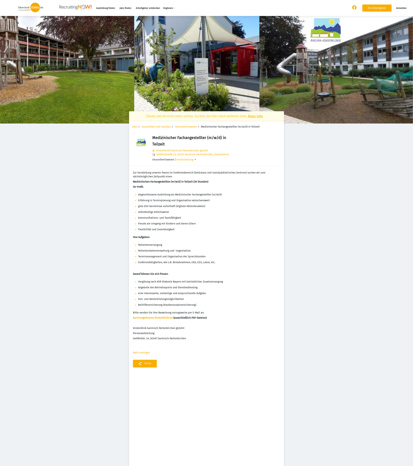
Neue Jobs (255, 116)
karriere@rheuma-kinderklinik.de (153, 317)
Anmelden (401, 8)
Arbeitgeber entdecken (148, 8)
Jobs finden (125, 8)
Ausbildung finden (105, 8)
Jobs (134, 126)
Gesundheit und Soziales (156, 126)
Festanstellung (184, 159)
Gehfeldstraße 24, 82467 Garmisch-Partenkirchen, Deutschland (192, 154)
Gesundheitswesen (186, 126)
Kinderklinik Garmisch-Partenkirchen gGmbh (182, 150)
